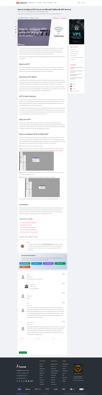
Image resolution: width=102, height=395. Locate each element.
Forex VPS (53, 366)
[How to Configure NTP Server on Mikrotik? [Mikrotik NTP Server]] (42, 32)
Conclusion (72, 59)
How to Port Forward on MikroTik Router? (28, 229)
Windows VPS (42, 368)
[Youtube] (27, 381)
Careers (63, 373)
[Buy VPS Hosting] (76, 31)
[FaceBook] (18, 381)
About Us (64, 368)
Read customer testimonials (77, 380)
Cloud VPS (53, 377)
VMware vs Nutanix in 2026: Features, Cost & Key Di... (76, 71)
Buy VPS (73, 86)
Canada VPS (42, 384)
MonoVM (19, 11)
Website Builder (54, 373)
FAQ (63, 375)
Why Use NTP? (73, 55)
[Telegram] (29, 381)
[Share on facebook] (16, 26)
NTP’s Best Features (74, 53)
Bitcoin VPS (42, 373)
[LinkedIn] (24, 381)
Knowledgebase (65, 364)
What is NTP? (72, 49)
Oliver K (28, 242)
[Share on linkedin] (16, 32)
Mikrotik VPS (53, 375)
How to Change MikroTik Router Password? (29, 232)
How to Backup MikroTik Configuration (28, 222)
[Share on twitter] (16, 29)
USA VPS (41, 375)
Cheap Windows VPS (75, 90)
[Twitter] (20, 381)
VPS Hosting (38, 2)
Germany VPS (53, 384)
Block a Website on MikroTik (26, 225)
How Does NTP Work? (74, 51)
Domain (44, 2)
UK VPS (41, 377)
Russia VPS (53, 382)
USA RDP (41, 382)
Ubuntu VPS (42, 379)
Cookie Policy (78, 393)
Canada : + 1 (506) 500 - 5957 (23, 373)
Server (25, 11)
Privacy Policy (72, 393)
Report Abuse (65, 370)
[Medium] (31, 381)
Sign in (83, 2)
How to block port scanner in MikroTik (28, 227)
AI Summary (64, 18)
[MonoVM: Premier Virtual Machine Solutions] (21, 365)
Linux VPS (73, 88)
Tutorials (35, 236)
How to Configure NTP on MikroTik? (76, 57)
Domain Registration (55, 370)
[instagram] (22, 381)
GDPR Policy (83, 393)
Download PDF (56, 18)
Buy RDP (73, 83)
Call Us (78, 2)
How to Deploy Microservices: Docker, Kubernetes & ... (76, 78)
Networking (31, 236)
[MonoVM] (21, 3)
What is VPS (64, 377)
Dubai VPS (53, 379)
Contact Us (64, 366)
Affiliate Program (45, 393)
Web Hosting (49, 2)
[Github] (33, 381)
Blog (55, 2)
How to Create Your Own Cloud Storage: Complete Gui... (76, 68)
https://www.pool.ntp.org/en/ (56, 150)
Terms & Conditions (66, 393)
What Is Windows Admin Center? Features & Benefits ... (75, 75)
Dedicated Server (31, 2)
